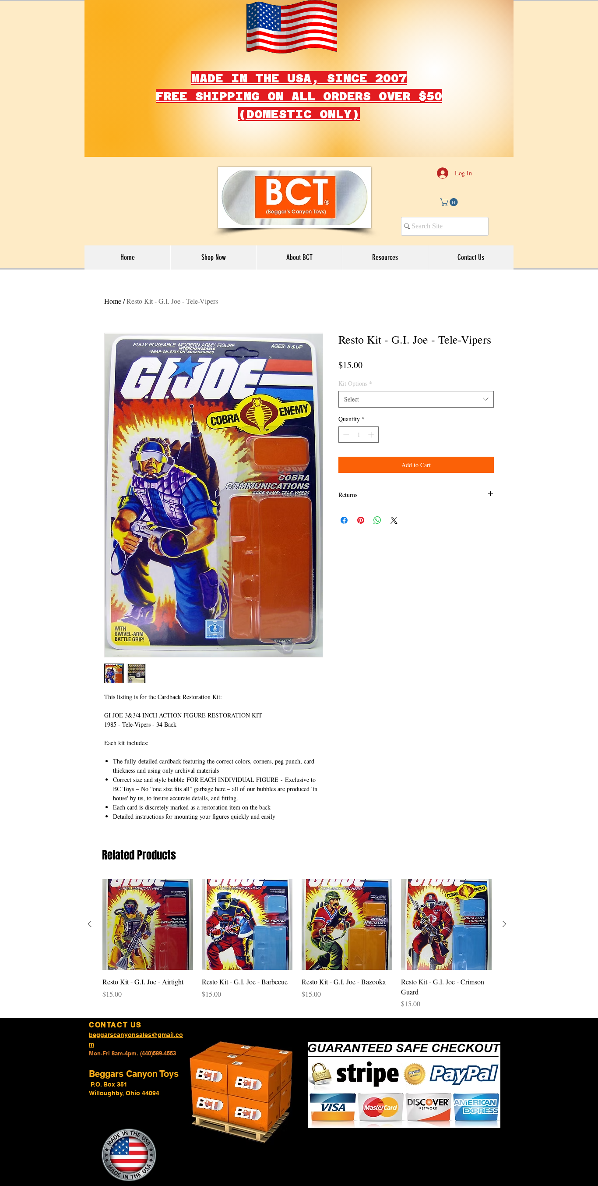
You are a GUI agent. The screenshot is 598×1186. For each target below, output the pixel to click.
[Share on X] (394, 520)
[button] (450, 202)
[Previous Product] (89, 924)
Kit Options (355, 383)
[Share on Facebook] (344, 520)
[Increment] (371, 434)
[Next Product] (504, 924)
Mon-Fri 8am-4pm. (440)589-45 (129, 1053)
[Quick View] (147, 924)
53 (173, 1053)
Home (112, 300)
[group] (297, 944)
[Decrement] (345, 434)
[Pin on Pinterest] (360, 520)
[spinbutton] (358, 434)
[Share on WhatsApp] (377, 520)
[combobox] (416, 399)
